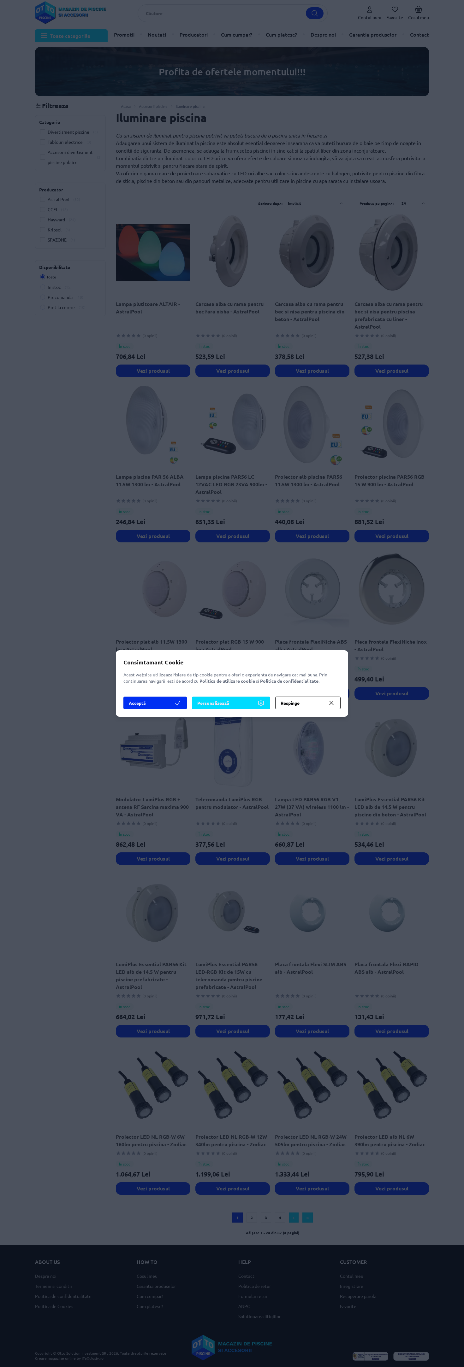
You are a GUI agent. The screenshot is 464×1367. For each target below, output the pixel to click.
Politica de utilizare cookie (227, 681)
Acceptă (137, 703)
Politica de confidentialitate (289, 681)
